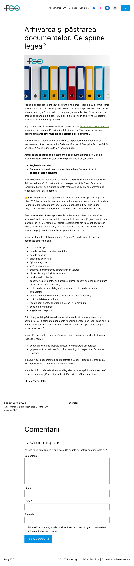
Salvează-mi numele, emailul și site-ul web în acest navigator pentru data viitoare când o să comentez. (67, 529)
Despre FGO (42, 407)
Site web (29, 514)
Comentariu (31, 455)
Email (28, 501)
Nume (28, 487)
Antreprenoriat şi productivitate (19, 407)
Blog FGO (9, 559)
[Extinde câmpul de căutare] (125, 8)
